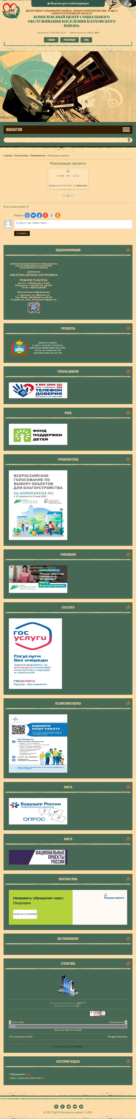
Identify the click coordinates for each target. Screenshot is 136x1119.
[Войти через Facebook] (39, 215)
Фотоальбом (21, 155)
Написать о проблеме (25, 914)
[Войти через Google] (51, 215)
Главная (51, 39)
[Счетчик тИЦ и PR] (97, 1015)
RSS (97, 33)
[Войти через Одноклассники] (57, 215)
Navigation (14, 129)
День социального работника (26, 1078)
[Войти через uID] (27, 215)
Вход (86, 39)
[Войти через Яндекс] (45, 215)
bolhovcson (81, 185)
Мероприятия (38, 155)
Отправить (22, 233)
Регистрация (69, 39)
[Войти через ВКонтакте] (33, 215)
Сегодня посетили (117, 1036)
